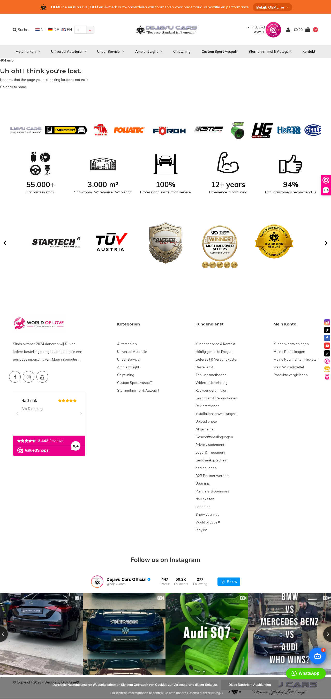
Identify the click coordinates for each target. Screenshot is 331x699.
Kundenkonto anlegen (291, 344)
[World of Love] (327, 377)
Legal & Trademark (210, 452)
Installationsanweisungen (215, 414)
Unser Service (108, 51)
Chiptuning (182, 51)
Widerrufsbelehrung (211, 383)
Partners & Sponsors (212, 491)
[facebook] (327, 338)
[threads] (327, 353)
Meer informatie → (66, 359)
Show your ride (207, 514)
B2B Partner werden (212, 476)
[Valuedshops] (327, 361)
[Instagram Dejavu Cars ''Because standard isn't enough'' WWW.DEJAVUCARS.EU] (28, 377)
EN (69, 29)
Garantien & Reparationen (216, 398)
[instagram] (327, 322)
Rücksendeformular (211, 390)
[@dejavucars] (97, 581)
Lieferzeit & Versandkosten (216, 359)
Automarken (26, 51)
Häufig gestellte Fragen (213, 351)
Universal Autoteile (66, 51)
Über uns (202, 483)
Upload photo (206, 421)
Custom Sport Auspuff (219, 51)
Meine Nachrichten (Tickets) (296, 359)
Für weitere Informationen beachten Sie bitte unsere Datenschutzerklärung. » (166, 693)
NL (43, 29)
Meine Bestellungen (289, 351)
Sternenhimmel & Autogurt (270, 51)
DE (55, 29)
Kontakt (309, 51)
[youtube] (327, 346)
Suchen (24, 29)
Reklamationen (207, 406)
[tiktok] (327, 330)
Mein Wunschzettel (289, 367)
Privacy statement (209, 445)
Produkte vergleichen (291, 375)
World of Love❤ (207, 522)
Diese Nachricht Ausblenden (250, 685)
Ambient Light (146, 51)
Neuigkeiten (204, 499)
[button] (4, 243)
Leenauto (202, 507)
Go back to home (13, 87)
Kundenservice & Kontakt (215, 344)
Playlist (201, 530)
